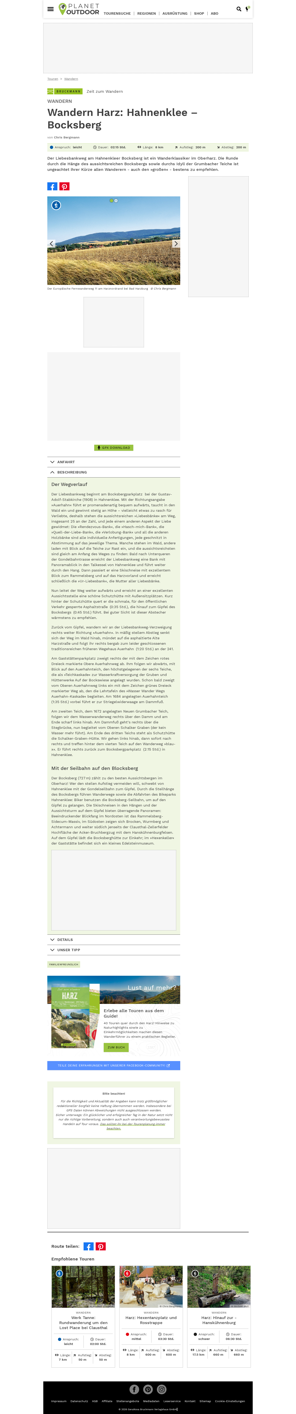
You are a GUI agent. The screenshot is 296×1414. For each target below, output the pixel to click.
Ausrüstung (174, 13)
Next (176, 244)
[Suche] (239, 9)
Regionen (146, 13)
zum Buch (116, 1047)
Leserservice (172, 1401)
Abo (214, 13)
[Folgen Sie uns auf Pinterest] (148, 1389)
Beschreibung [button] (72, 472)
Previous (51, 244)
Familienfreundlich (63, 964)
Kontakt (190, 1401)
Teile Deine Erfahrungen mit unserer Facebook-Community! (111, 1065)
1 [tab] (112, 201)
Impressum (58, 1401)
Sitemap (205, 1401)
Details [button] (65, 940)
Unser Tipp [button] (68, 950)
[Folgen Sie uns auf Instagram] (162, 1389)
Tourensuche (117, 13)
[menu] (51, 9)
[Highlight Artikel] (247, 9)
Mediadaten (151, 1401)
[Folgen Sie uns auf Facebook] (134, 1389)
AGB (95, 1401)
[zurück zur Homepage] (79, 9)
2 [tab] (116, 201)
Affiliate (107, 1401)
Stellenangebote (127, 1401)
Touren (52, 79)
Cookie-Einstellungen (230, 1401)
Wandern (71, 79)
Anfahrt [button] (66, 462)
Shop (199, 13)
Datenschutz (79, 1401)
